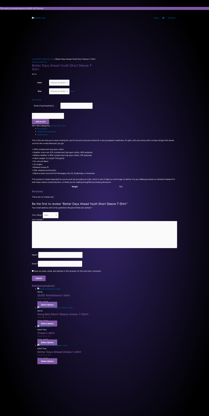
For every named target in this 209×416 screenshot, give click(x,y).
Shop (156, 18)
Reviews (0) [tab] (42, 134)
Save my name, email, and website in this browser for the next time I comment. (67, 271)
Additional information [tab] (46, 131)
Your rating (37, 215)
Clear (71, 91)
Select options (47, 305)
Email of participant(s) (43, 106)
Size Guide (36, 100)
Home (34, 59)
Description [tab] (42, 129)
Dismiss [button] (40, 8)
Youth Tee (49, 59)
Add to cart (40, 121)
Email (35, 264)
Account (171, 18)
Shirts (41, 59)
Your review (38, 219)
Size (39, 91)
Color (39, 82)
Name (35, 255)
